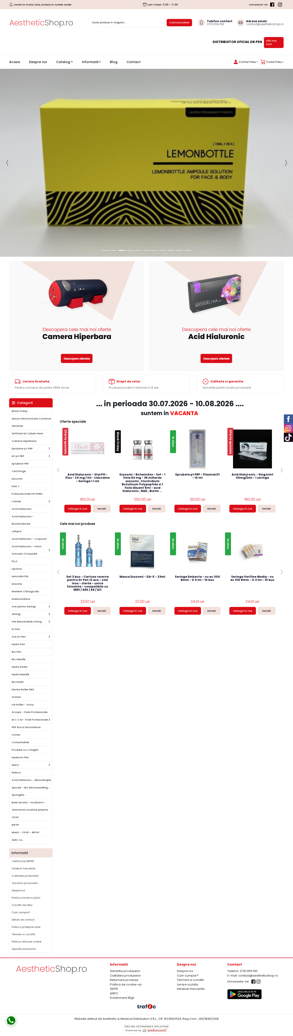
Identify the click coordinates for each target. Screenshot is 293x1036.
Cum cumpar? (21, 912)
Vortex (16, 735)
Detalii (102, 508)
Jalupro (17, 531)
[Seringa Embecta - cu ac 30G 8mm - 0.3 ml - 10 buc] (197, 551)
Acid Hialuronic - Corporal (29, 539)
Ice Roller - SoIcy (23, 704)
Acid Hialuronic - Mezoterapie (31, 780)
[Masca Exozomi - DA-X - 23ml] (142, 551)
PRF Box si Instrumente (26, 727)
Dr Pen (16, 629)
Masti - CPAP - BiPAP (25, 832)
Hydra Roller (19, 667)
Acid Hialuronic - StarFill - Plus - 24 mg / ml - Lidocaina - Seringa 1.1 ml (87, 478)
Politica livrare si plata (26, 898)
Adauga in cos (77, 508)
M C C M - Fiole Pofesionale (30, 719)
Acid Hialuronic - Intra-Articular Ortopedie (27, 550)
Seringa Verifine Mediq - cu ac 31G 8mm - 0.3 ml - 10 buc (252, 578)
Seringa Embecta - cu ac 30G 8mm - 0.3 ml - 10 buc (197, 578)
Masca (16, 772)
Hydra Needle (20, 674)
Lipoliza (17, 569)
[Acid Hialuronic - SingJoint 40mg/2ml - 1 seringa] (252, 449)
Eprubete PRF (20, 463)
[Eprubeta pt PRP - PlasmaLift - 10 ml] (197, 449)
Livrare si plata (187, 984)
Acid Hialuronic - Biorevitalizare (23, 520)
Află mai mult (271, 42)
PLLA (14, 561)
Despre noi (38, 62)
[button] (245, 62)
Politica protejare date (26, 927)
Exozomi (17, 479)
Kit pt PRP (18, 456)
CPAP (15, 817)
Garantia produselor (25, 883)
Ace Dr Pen (19, 636)
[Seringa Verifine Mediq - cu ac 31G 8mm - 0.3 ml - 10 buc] (252, 551)
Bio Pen (16, 652)
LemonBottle (20, 576)
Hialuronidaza (21, 599)
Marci (15, 765)
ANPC (114, 993)
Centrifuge (19, 471)
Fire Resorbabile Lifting (27, 621)
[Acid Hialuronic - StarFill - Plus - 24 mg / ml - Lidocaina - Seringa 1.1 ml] (87, 449)
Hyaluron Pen (20, 757)
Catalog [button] (63, 62)
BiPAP (15, 825)
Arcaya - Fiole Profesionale (30, 712)
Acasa (16, 61)
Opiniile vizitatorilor (24, 949)
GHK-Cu (17, 840)
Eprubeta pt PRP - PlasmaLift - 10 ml (197, 476)
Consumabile (20, 742)
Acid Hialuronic (22, 509)
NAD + (16, 486)
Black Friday (19, 411)
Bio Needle (19, 659)
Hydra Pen (18, 644)
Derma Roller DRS (23, 689)
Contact (134, 62)
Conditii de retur (22, 905)
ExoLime (17, 584)
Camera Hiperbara (24, 441)
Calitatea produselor (25, 876)
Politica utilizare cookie (26, 941)
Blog (113, 62)
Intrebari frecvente (23, 868)
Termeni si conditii (23, 934)
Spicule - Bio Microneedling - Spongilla (31, 791)
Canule (16, 501)
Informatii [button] (90, 62)
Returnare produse (124, 980)
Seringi (16, 614)
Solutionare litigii (122, 998)
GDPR (114, 989)
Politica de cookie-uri (126, 984)
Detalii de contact (23, 919)
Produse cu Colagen (25, 750)
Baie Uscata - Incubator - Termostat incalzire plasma (30, 806)
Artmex (16, 697)
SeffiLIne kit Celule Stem (27, 433)
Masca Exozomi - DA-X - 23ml (142, 577)
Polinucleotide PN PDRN (27, 494)
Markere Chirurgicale (25, 591)
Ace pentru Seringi (24, 606)
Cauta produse (179, 22)
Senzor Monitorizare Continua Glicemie (31, 422)
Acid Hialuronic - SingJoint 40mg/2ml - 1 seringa (252, 476)
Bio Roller (18, 682)
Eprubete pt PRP (22, 448)
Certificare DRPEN (23, 861)
